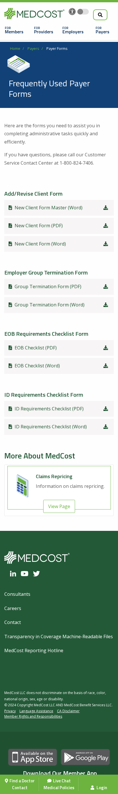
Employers (73, 31)
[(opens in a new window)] (14, 573)
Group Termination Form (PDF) (47, 286)
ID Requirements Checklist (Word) (50, 426)
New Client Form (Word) (39, 244)
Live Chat (62, 780)
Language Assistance (36, 711)
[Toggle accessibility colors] (83, 12)
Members (14, 31)
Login (101, 787)
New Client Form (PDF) (38, 225)
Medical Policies (59, 787)
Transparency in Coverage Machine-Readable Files (58, 636)
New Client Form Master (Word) (47, 207)
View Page (59, 506)
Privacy (10, 711)
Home (15, 48)
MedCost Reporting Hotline (33, 650)
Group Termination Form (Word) (48, 305)
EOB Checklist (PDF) (35, 348)
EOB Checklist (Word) (36, 366)
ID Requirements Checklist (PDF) (48, 409)
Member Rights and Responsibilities (33, 716)
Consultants (17, 594)
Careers (12, 608)
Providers (43, 31)
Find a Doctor (22, 780)
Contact (19, 787)
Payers (102, 31)
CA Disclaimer (68, 711)
